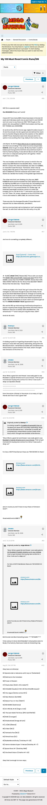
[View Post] (27, 423)
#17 (43, 232)
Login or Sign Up (38, 2)
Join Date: (11, 91)
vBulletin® (23, 794)
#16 (43, 98)
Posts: (10, 93)
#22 (42, 665)
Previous (29, 79)
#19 (43, 372)
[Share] (42, 92)
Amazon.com (20, 463)
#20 (42, 418)
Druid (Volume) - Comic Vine (26, 255)
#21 (43, 541)
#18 (43, 338)
